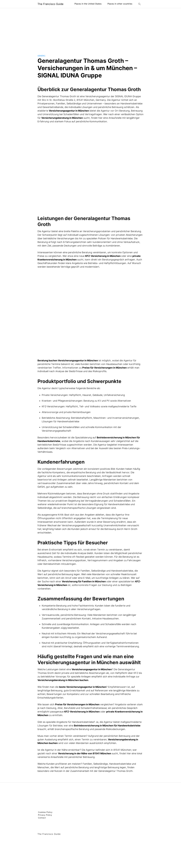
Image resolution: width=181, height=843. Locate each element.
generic (41, 56)
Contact (42, 818)
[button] (140, 4)
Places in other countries (119, 3)
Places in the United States (87, 3)
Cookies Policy (45, 812)
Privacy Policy (45, 815)
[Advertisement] (90, 29)
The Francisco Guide (50, 4)
